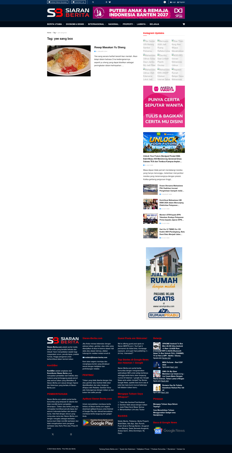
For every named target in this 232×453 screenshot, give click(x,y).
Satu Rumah (139, 423)
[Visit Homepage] (68, 12)
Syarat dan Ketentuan (127, 449)
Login (174, 2)
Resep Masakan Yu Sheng (109, 47)
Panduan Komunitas (158, 449)
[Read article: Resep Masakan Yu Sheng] (69, 60)
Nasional (113, 24)
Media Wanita (123, 421)
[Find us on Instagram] (96, 2)
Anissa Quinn (123, 430)
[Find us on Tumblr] (103, 2)
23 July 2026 (165, 209)
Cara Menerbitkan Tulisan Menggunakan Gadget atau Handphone (164, 412)
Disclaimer (171, 449)
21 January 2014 (101, 51)
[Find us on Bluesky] (110, 2)
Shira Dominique (135, 430)
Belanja (154, 24)
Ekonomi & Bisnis (75, 24)
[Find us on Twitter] (93, 2)
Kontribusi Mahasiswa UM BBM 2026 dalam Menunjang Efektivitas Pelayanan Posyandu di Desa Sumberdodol (172, 202)
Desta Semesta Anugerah (139, 428)
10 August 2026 (166, 194)
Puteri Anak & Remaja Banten (129, 426)
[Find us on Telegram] (113, 2)
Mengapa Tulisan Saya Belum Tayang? (165, 405)
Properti (128, 24)
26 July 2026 (165, 238)
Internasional (96, 24)
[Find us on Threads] (106, 2)
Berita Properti (143, 421)
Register (182, 2)
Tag (54, 32)
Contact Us (79, 2)
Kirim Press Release (59, 2)
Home (49, 32)
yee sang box (62, 32)
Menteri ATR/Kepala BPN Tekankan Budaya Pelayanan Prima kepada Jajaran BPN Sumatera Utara (172, 217)
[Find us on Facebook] (90, 2)
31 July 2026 (149, 165)
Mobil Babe (122, 423)
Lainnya (141, 24)
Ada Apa (130, 423)
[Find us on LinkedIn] (100, 2)
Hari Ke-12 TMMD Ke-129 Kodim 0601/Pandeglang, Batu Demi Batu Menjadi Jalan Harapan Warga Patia (172, 232)
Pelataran (133, 421)
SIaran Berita (56, 449)
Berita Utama (54, 24)
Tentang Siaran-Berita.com (108, 449)
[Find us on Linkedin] (62, 434)
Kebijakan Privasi (143, 449)
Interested (128, 353)
